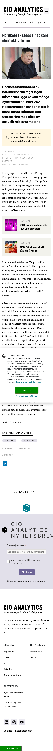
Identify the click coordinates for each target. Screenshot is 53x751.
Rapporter (9, 651)
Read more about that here (28, 382)
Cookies (8, 730)
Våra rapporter (38, 22)
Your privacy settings (26, 396)
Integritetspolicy (23, 730)
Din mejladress (15, 545)
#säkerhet (9, 440)
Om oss (34, 657)
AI (5, 663)
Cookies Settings (11, 748)
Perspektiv (21, 22)
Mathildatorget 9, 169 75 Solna (12, 704)
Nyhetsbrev (36, 651)
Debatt (7, 22)
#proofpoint (25, 448)
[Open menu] (46, 11)
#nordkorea (29, 440)
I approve (26, 390)
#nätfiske (7, 455)
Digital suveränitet (13, 675)
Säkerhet (8, 669)
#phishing (7, 448)
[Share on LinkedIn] (5, 463)
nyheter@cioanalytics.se (13, 694)
